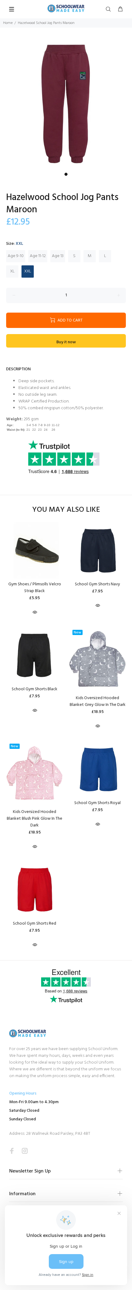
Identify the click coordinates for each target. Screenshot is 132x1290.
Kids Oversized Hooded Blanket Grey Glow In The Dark (98, 701)
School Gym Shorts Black (34, 689)
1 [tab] (66, 174)
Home (8, 23)
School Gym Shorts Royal (97, 803)
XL (12, 271)
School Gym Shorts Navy (97, 584)
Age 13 (58, 256)
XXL (27, 271)
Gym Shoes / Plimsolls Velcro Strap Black (34, 588)
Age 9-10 (16, 256)
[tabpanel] (66, 104)
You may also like (66, 510)
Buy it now (66, 342)
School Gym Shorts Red (34, 923)
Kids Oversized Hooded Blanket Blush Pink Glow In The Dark (34, 818)
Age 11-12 (38, 256)
